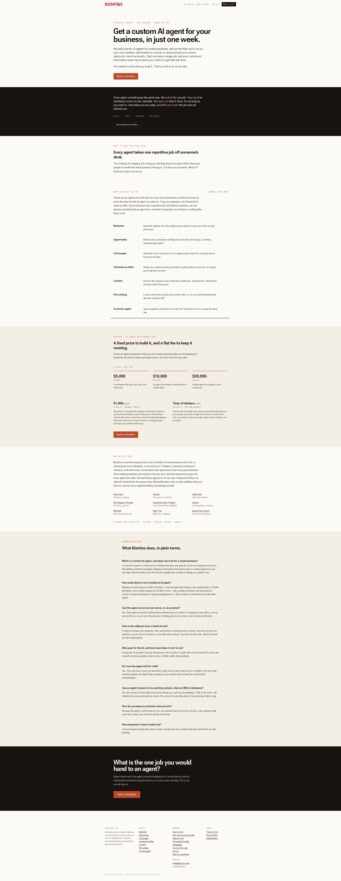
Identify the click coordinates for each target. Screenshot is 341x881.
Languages (177, 845)
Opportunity (144, 835)
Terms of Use (212, 832)
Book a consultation (126, 76)
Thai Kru (156, 494)
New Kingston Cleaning (123, 503)
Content (142, 845)
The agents (189, 4)
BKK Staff (117, 511)
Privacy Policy (212, 835)
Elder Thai (157, 511)
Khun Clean (118, 494)
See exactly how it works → (127, 125)
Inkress (195, 503)
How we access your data (183, 835)
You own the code (180, 848)
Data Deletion (212, 838)
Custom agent (145, 851)
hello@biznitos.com (181, 863)
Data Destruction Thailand (164, 503)
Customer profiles (146, 842)
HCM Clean (197, 494)
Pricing (215, 4)
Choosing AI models (181, 842)
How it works (203, 4)
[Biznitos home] (113, 4)
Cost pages (144, 838)
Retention (143, 832)
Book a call (228, 4)
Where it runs (178, 838)
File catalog (143, 848)
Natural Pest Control (200, 511)
